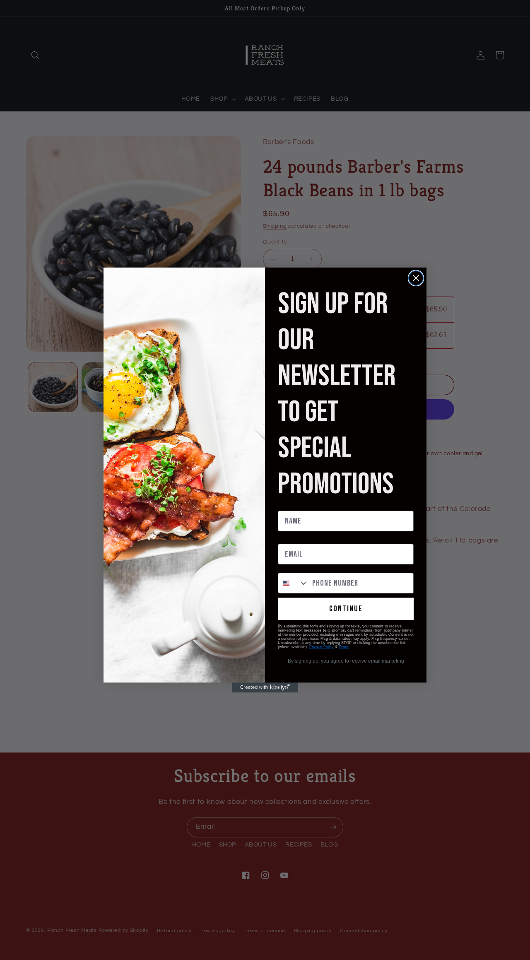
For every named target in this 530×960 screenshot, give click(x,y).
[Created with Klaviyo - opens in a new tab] (265, 687)
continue (346, 609)
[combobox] (293, 583)
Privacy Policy (321, 647)
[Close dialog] (416, 278)
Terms (344, 647)
